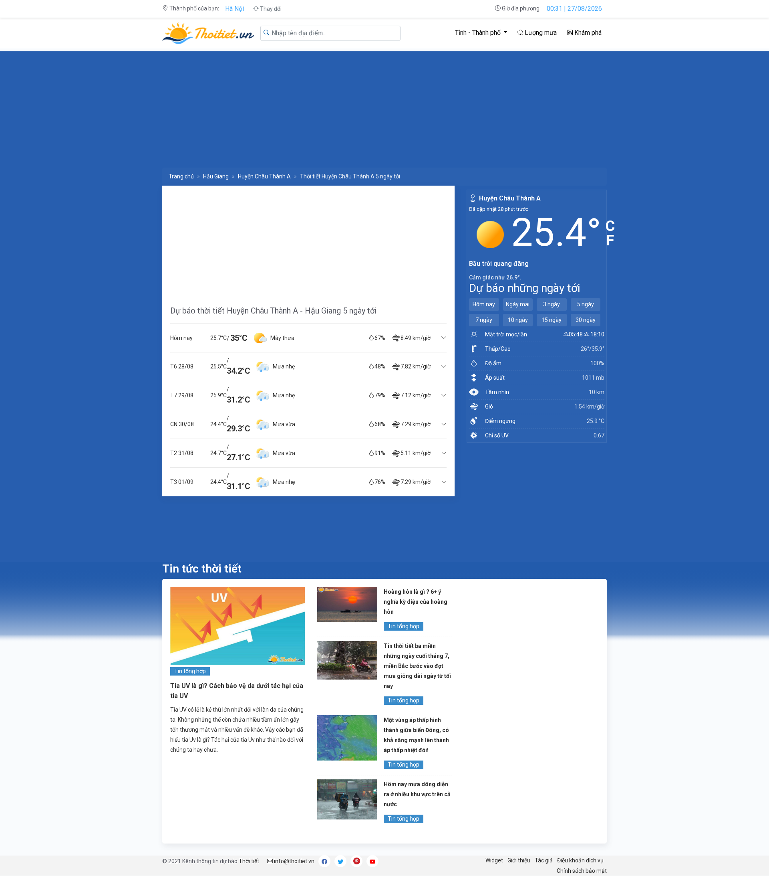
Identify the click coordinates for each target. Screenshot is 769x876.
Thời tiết (249, 861)
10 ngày (518, 320)
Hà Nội (234, 8)
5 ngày (585, 304)
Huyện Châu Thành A (264, 176)
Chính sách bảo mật (582, 871)
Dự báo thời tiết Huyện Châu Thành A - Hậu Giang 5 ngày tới (273, 311)
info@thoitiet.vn (293, 861)
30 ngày (586, 320)
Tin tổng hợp (190, 671)
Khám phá (587, 32)
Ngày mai (517, 304)
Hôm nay (484, 304)
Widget (494, 860)
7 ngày (483, 320)
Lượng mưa (540, 32)
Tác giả (544, 860)
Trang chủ (181, 176)
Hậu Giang (216, 176)
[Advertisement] (402, 107)
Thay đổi (270, 9)
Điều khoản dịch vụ (580, 860)
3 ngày (551, 304)
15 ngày (552, 320)
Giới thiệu (518, 860)
